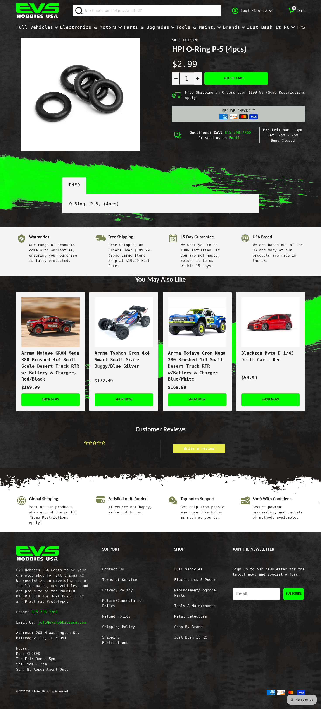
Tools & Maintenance (195, 606)
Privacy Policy (117, 590)
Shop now (50, 399)
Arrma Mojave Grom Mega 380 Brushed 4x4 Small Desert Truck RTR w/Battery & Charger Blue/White (197, 366)
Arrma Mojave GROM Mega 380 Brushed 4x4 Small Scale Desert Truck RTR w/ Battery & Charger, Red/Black (50, 366)
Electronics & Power (195, 580)
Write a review (199, 448)
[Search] (79, 10)
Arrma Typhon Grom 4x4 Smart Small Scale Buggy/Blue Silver (122, 360)
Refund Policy (116, 616)
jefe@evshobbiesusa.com (62, 622)
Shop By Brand (188, 627)
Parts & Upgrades (146, 27)
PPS (301, 27)
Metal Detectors (190, 616)
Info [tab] (74, 184)
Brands (231, 27)
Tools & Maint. (196, 27)
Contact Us (113, 569)
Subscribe (294, 594)
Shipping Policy (118, 627)
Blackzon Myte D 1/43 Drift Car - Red (267, 356)
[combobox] (147, 10)
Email (234, 138)
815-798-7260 (238, 132)
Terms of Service (119, 580)
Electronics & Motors (88, 27)
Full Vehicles (34, 27)
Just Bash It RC (268, 27)
